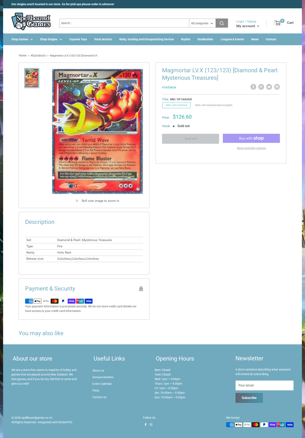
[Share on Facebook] (253, 87)
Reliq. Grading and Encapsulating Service (146, 39)
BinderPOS (65, 422)
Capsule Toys (78, 39)
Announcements (102, 377)
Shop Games (19, 39)
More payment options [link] (251, 148)
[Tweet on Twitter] (269, 87)
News (255, 39)
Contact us (99, 397)
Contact (271, 39)
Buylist (185, 39)
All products (38, 55)
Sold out (190, 139)
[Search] (222, 23)
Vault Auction (103, 39)
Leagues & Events (232, 39)
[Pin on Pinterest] (261, 87)
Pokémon (169, 87)
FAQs (95, 390)
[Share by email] (277, 87)
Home (22, 55)
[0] (277, 23)
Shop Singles (48, 39)
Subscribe (249, 398)
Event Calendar (102, 383)
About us (98, 370)
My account (246, 26)
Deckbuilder (205, 39)
